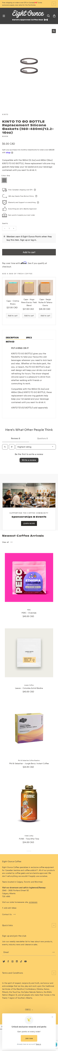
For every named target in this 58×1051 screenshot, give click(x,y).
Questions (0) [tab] (42, 438)
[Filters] (12, 446)
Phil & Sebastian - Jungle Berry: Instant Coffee (29, 763)
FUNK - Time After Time (29, 839)
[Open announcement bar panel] (54, 4)
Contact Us (7, 914)
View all (5, 542)
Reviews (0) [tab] (15, 438)
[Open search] (5, 446)
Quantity (5, 223)
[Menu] (3, 16)
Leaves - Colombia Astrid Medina (29, 688)
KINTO (5, 114)
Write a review (29, 460)
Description (12, 337)
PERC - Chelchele (29, 613)
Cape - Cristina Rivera (12, 302)
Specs (29, 337)
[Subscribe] (53, 952)
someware (33, 902)
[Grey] (4, 180)
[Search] (48, 16)
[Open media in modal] (54, 31)
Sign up (24, 240)
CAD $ (27, 1009)
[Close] (2, 1026)
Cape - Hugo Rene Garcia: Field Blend (29, 302)
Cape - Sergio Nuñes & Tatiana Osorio (45, 302)
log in (33, 240)
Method (10, 342)
